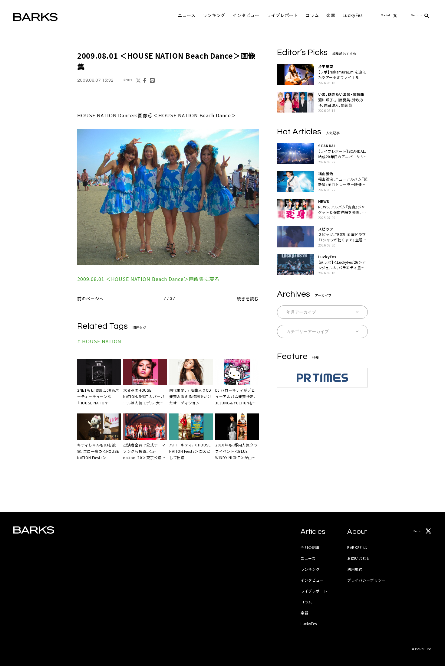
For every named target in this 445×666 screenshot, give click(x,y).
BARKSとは (357, 547)
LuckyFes (352, 15)
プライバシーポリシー (366, 580)
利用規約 (355, 569)
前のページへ (90, 298)
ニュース (187, 15)
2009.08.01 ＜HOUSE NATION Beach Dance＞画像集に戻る (148, 278)
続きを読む (248, 298)
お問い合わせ (358, 558)
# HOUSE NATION (99, 341)
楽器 (330, 15)
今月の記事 (310, 547)
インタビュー (245, 15)
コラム (312, 15)
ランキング (214, 15)
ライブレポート (282, 15)
